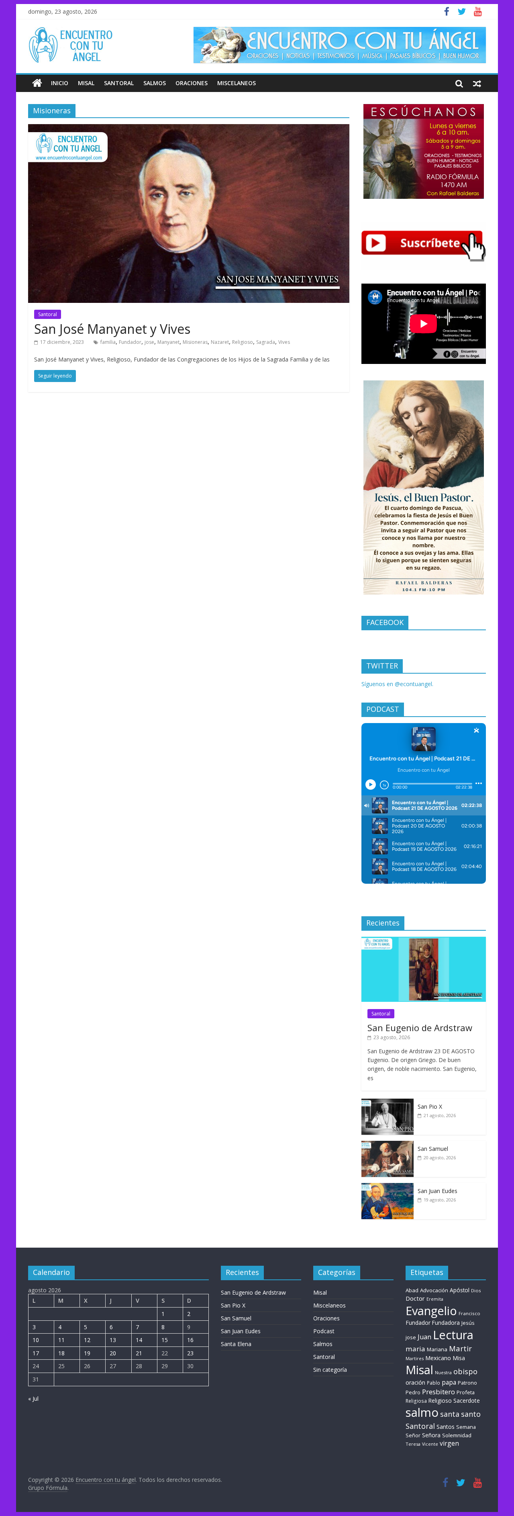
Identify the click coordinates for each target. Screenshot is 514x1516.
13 (113, 1340)
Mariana (437, 1349)
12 (87, 1340)
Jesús (468, 1322)
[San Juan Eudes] (387, 1187)
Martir (460, 1348)
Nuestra (443, 1372)
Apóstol (459, 1290)
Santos (445, 1426)
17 (36, 1353)
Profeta (466, 1392)
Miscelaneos (236, 83)
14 (139, 1340)
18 (61, 1353)
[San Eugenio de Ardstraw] (423, 941)
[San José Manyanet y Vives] (188, 129)
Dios (476, 1290)
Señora (431, 1435)
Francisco (469, 1313)
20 (113, 1353)
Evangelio (431, 1310)
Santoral (119, 83)
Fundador (130, 342)
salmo (422, 1412)
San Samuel (433, 1148)
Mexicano (438, 1358)
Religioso (242, 342)
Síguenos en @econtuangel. (397, 684)
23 (190, 1353)
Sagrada (265, 342)
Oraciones (191, 83)
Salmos (154, 83)
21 (139, 1353)
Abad (412, 1290)
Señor (413, 1435)
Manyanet (168, 342)
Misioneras (195, 342)
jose (149, 342)
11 (61, 1340)
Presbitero (438, 1391)
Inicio (59, 83)
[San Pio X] (387, 1103)
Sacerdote (466, 1400)
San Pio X (430, 1106)
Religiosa (416, 1400)
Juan (424, 1336)
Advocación (434, 1290)
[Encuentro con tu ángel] (37, 83)
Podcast (324, 1331)
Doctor (415, 1298)
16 (190, 1340)
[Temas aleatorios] (477, 83)
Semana (466, 1426)
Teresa (413, 1444)
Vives (284, 342)
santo (471, 1414)
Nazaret (220, 342)
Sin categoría (330, 1369)
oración (415, 1382)
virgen (449, 1443)
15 (164, 1340)
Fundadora (446, 1322)
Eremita (434, 1299)
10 (36, 1340)
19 (87, 1353)
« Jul (33, 1398)
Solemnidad (456, 1435)
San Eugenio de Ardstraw (419, 1028)
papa (449, 1382)
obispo (465, 1371)
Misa (459, 1358)
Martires (415, 1358)
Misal (86, 83)
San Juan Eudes (437, 1191)
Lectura (453, 1334)
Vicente (430, 1444)
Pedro (413, 1392)
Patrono (467, 1382)
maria (415, 1348)
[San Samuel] (387, 1145)
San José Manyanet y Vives (112, 328)
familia (108, 342)
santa (449, 1414)
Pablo (433, 1382)
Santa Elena (236, 1344)
